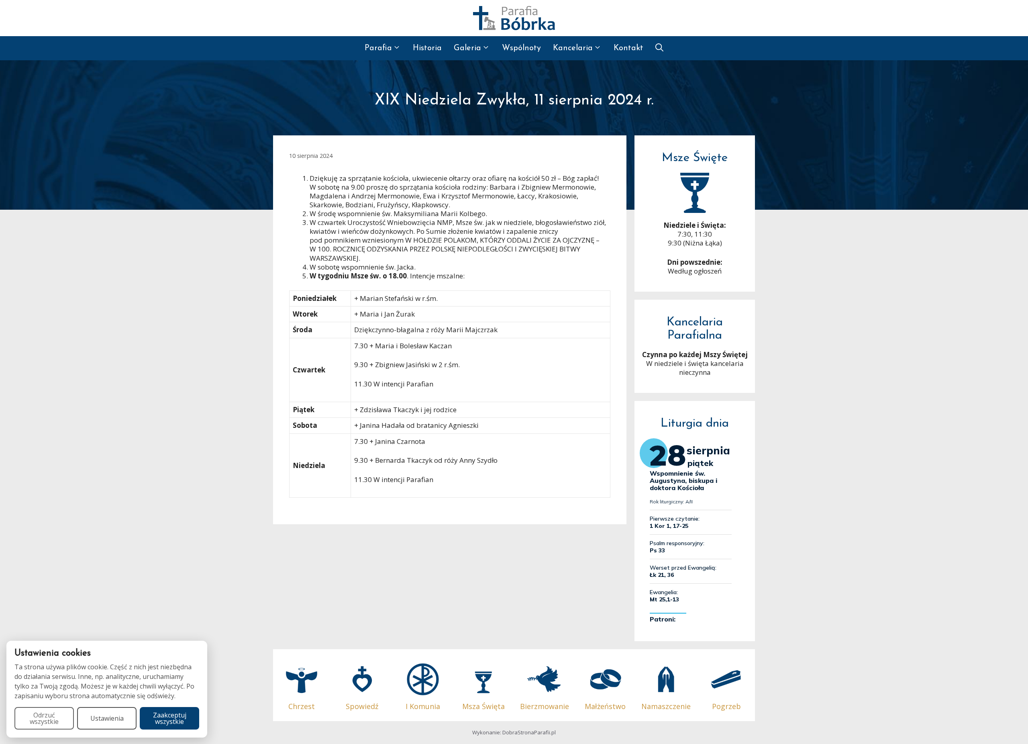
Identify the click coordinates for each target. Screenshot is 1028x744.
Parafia (378, 48)
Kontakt (628, 48)
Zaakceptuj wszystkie (169, 718)
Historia (427, 48)
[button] (659, 48)
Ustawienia (107, 718)
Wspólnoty (521, 48)
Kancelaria (573, 48)
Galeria (467, 48)
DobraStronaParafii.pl (529, 732)
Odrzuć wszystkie (44, 718)
